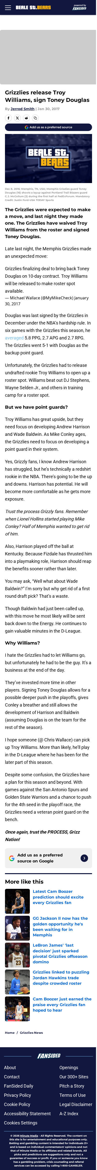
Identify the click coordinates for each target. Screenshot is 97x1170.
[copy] (35, 118)
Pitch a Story (71, 1086)
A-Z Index (68, 1113)
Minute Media (29, 1135)
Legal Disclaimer (75, 1104)
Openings (68, 1067)
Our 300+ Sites (73, 1076)
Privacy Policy (17, 1095)
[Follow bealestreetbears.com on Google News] (84, 858)
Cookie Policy (17, 1104)
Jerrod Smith (23, 109)
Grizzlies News (31, 1033)
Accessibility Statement (27, 1113)
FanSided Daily (18, 1086)
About (10, 1067)
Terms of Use (72, 1095)
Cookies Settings (20, 1122)
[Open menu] (8, 7)
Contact (12, 1076)
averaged (14, 337)
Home (10, 1033)
